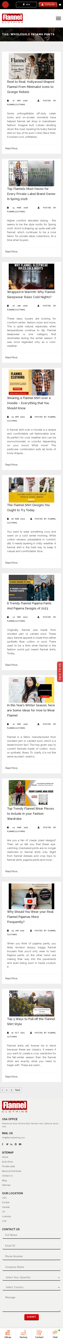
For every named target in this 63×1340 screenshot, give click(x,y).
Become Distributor (12, 1171)
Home (5, 1157)
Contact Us (7, 1175)
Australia (6, 1216)
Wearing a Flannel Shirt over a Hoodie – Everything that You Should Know (29, 403)
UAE (4, 1221)
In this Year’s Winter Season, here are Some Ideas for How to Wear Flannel (31, 710)
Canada (6, 1207)
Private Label (8, 1166)
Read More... (12, 148)
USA (4, 1197)
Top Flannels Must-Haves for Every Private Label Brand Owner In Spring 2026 (31, 194)
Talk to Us (60, 672)
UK (3, 1211)
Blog (4, 1180)
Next (17, 1090)
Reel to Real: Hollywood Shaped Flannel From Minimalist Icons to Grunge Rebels (30, 87)
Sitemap (6, 1185)
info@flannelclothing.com (13, 1137)
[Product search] (5, 4)
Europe (5, 1202)
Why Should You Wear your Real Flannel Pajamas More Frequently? (30, 917)
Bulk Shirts (7, 1161)
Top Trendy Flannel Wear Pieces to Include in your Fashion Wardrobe (30, 813)
